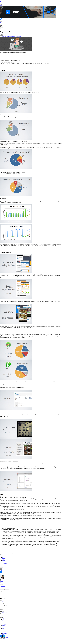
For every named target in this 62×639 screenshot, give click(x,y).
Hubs (2, 620)
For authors (3, 625)
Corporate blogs (4, 631)
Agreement (3, 627)
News (3, 619)
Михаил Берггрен (4, 612)
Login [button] (1, 5)
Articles (3, 618)
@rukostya (1, 581)
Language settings (3, 637)
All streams (3, 0)
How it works (4, 624)
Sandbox (3, 621)
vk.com (3, 601)
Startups (3, 634)
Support (6, 637)
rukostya (1, 29)
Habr (5, 638)
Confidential (3, 628)
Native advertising (4, 632)
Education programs (4, 633)
